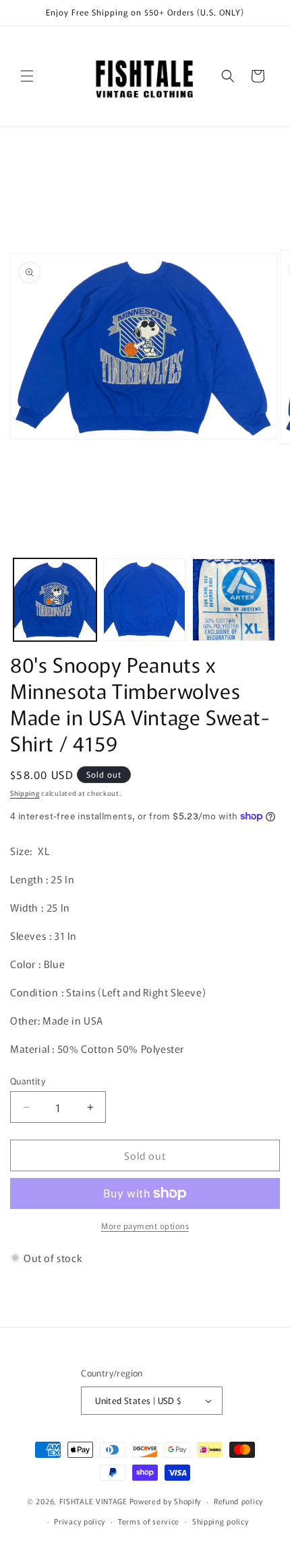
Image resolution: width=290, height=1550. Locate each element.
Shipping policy (220, 1521)
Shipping (25, 793)
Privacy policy (79, 1521)
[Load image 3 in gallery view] (233, 599)
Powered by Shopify (165, 1501)
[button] (27, 76)
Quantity (27, 1080)
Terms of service (148, 1521)
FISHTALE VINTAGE (93, 1501)
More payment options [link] (145, 1225)
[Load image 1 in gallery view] (54, 599)
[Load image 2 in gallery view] (144, 599)
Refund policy (238, 1501)
